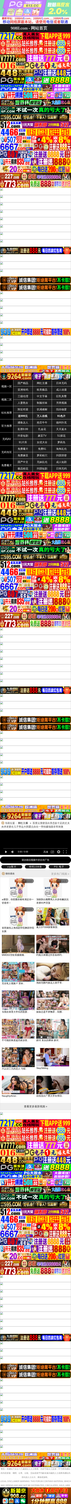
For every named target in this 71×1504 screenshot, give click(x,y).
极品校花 (23, 468)
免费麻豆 (23, 455)
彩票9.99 (23, 429)
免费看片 (23, 448)
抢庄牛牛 (42, 422)
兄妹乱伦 (42, 462)
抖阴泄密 (61, 455)
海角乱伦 (61, 448)
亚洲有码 (23, 389)
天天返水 (61, 429)
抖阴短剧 (42, 468)
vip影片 (12, 866)
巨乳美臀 (61, 396)
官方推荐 (6, 425)
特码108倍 (35, 866)
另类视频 (61, 402)
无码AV (6, 439)
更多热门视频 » (60, 873)
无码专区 (6, 452)
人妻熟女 (23, 402)
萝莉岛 (61, 442)
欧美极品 (42, 389)
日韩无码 (61, 468)
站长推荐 (6, 412)
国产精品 (23, 383)
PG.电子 (59, 866)
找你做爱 (61, 409)
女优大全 (42, 442)
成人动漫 (61, 389)
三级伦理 (23, 396)
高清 (45, 852)
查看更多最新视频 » (35, 1106)
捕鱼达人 (23, 422)
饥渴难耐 (42, 409)
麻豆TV (42, 435)
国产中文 (23, 462)
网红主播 (42, 383)
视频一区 (6, 386)
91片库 (23, 442)
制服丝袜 (42, 402)
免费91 (42, 448)
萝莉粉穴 (42, 455)
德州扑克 (61, 422)
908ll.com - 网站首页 (29, 28)
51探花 (61, 435)
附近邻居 (23, 409)
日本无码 (61, 383)
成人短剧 (61, 462)
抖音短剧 (23, 435)
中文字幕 (42, 396)
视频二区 (6, 399)
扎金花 (42, 429)
